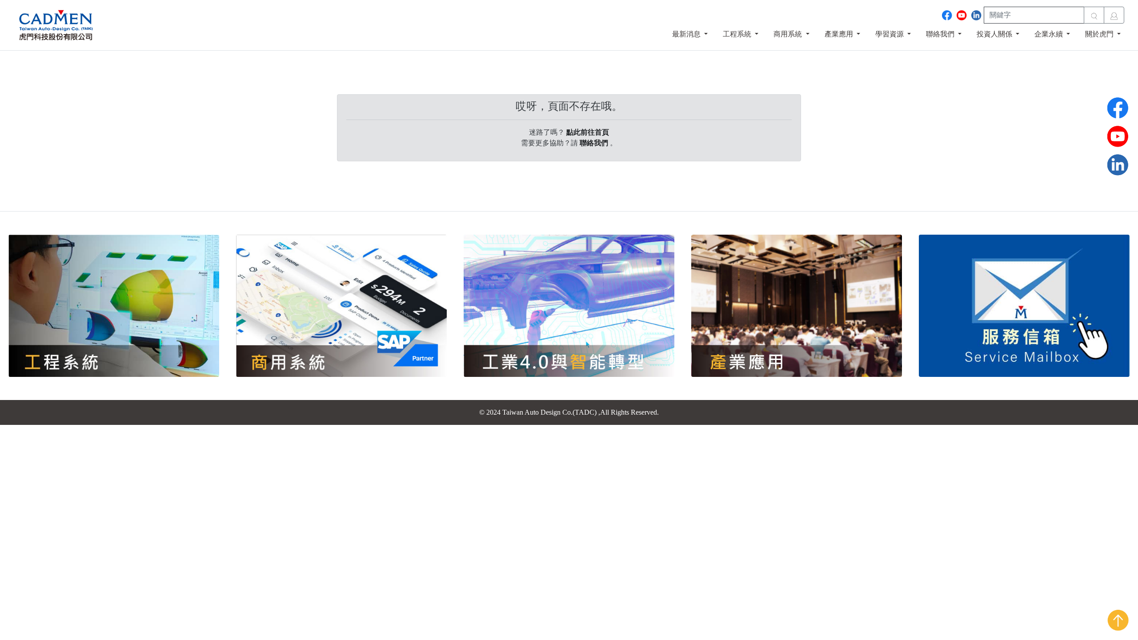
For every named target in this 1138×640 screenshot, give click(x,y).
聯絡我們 (594, 143)
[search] (1094, 15)
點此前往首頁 (587, 132)
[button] (690, 34)
